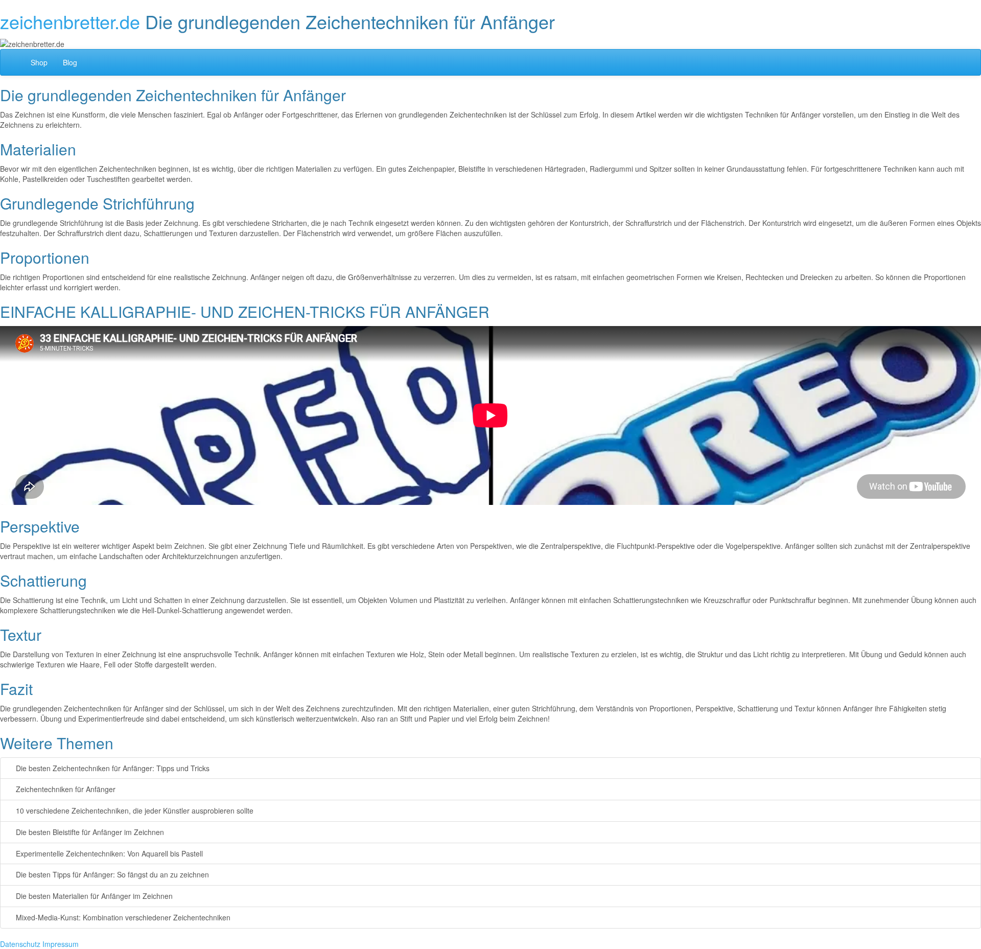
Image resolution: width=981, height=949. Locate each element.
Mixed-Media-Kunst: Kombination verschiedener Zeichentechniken (122, 917)
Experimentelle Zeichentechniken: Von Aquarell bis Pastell (108, 853)
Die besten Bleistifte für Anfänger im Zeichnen (89, 832)
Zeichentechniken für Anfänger (64, 789)
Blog (70, 62)
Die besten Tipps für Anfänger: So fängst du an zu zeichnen (111, 874)
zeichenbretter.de (70, 21)
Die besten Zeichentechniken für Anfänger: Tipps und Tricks (111, 768)
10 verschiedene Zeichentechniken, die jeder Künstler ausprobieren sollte (133, 810)
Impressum (60, 944)
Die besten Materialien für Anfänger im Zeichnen (93, 896)
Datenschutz (20, 944)
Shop (39, 62)
